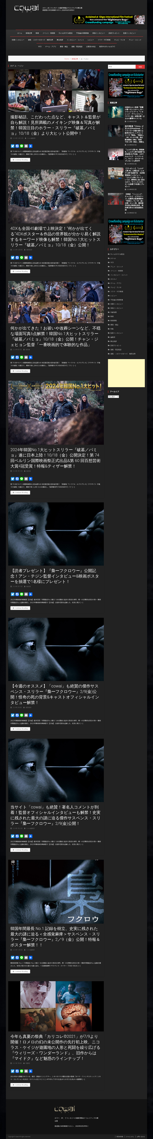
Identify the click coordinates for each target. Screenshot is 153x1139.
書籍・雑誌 (64, 46)
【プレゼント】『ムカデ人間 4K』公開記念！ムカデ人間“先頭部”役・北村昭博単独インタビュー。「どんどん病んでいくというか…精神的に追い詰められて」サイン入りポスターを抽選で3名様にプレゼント (135, 177)
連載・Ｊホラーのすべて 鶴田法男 (40, 40)
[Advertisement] (126, 373)
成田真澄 (29, 250)
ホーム (19, 33)
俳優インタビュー (18, 40)
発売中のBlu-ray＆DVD (107, 46)
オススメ (113, 279)
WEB (40, 46)
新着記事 (29, 33)
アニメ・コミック (135, 40)
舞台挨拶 (60, 40)
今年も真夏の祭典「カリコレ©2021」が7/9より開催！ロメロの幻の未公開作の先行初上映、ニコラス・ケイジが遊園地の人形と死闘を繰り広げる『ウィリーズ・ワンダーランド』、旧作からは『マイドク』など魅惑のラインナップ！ (55, 1047)
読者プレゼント (114, 33)
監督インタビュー (129, 33)
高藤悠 (28, 1063)
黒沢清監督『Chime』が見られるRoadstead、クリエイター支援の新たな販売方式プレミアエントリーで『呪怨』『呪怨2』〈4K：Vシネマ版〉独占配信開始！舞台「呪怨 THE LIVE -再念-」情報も (134, 134)
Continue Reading (21, 160)
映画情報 (113, 320)
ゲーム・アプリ (50, 46)
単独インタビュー (98, 33)
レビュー (91, 40)
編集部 (112, 337)
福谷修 (28, 349)
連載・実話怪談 (76, 46)
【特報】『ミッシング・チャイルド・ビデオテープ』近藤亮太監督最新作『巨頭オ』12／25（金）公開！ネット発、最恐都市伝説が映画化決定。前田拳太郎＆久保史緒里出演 (134, 202)
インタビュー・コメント (75, 40)
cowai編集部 (31, 138)
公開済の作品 (91, 46)
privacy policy (130, 1137)
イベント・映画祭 (49, 33)
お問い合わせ (141, 1137)
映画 (37, 33)
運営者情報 (119, 1137)
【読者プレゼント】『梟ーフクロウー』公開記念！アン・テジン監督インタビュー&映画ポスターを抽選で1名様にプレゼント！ (54, 576)
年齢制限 (113, 312)
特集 (112, 329)
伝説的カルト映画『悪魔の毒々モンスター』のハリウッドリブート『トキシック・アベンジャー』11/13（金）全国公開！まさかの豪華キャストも (135, 112)
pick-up (113, 258)
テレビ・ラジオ (119, 40)
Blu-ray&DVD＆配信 (65, 33)
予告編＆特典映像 (82, 33)
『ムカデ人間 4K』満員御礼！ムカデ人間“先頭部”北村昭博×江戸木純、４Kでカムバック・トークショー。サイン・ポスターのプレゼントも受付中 (135, 155)
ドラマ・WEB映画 (104, 40)
